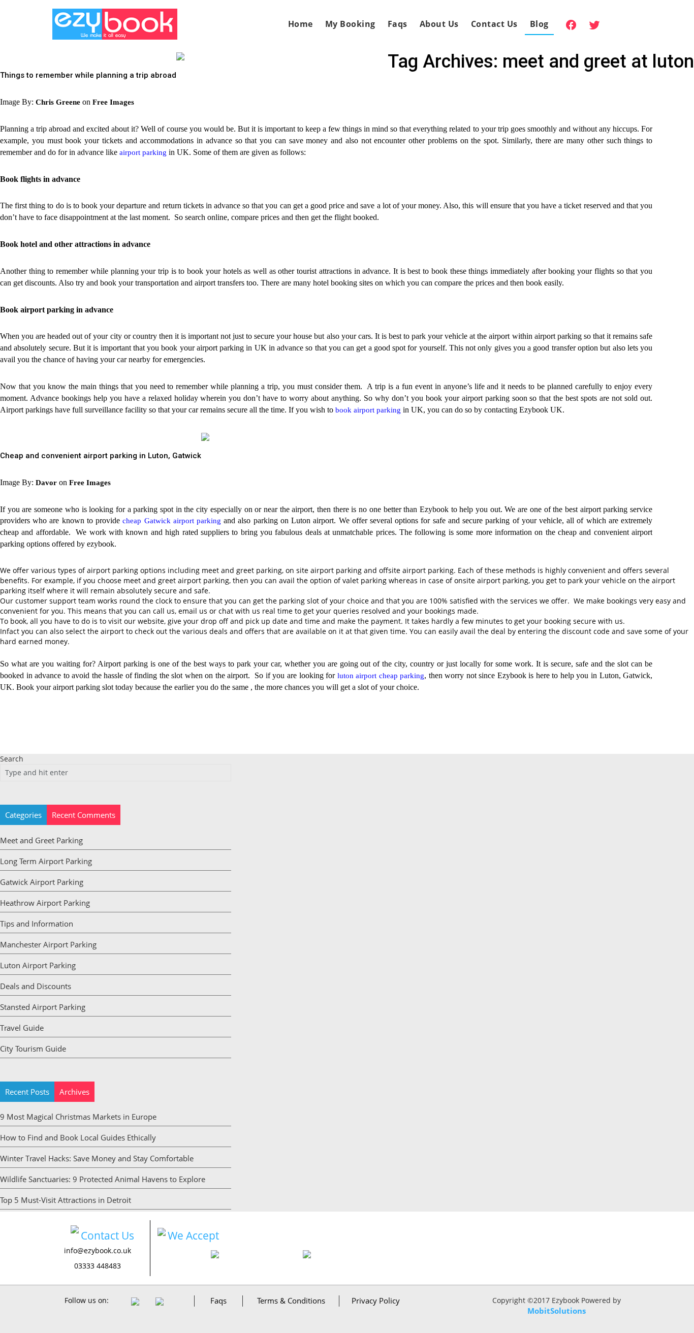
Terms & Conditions (291, 1300)
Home (300, 23)
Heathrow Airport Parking (45, 903)
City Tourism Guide (33, 1048)
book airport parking (368, 410)
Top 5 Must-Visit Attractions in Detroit (65, 1200)
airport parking (143, 152)
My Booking (350, 23)
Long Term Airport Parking (46, 861)
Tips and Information (36, 923)
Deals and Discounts (35, 986)
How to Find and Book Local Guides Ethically (78, 1137)
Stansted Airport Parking (42, 1007)
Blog (539, 23)
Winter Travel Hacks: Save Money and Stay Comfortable (97, 1158)
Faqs (397, 23)
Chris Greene (58, 102)
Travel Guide (22, 1028)
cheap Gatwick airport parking (171, 521)
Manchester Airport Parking (48, 944)
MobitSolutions (556, 1311)
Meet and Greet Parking (41, 840)
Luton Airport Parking (38, 965)
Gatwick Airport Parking (41, 882)
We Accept (193, 1235)
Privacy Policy (376, 1300)
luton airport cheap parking (381, 676)
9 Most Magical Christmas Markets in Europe (78, 1117)
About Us (439, 23)
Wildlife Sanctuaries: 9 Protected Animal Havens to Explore (102, 1179)
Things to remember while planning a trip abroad (88, 75)
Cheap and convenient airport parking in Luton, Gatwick (100, 455)
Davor (46, 483)
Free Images (113, 102)
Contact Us (494, 23)
